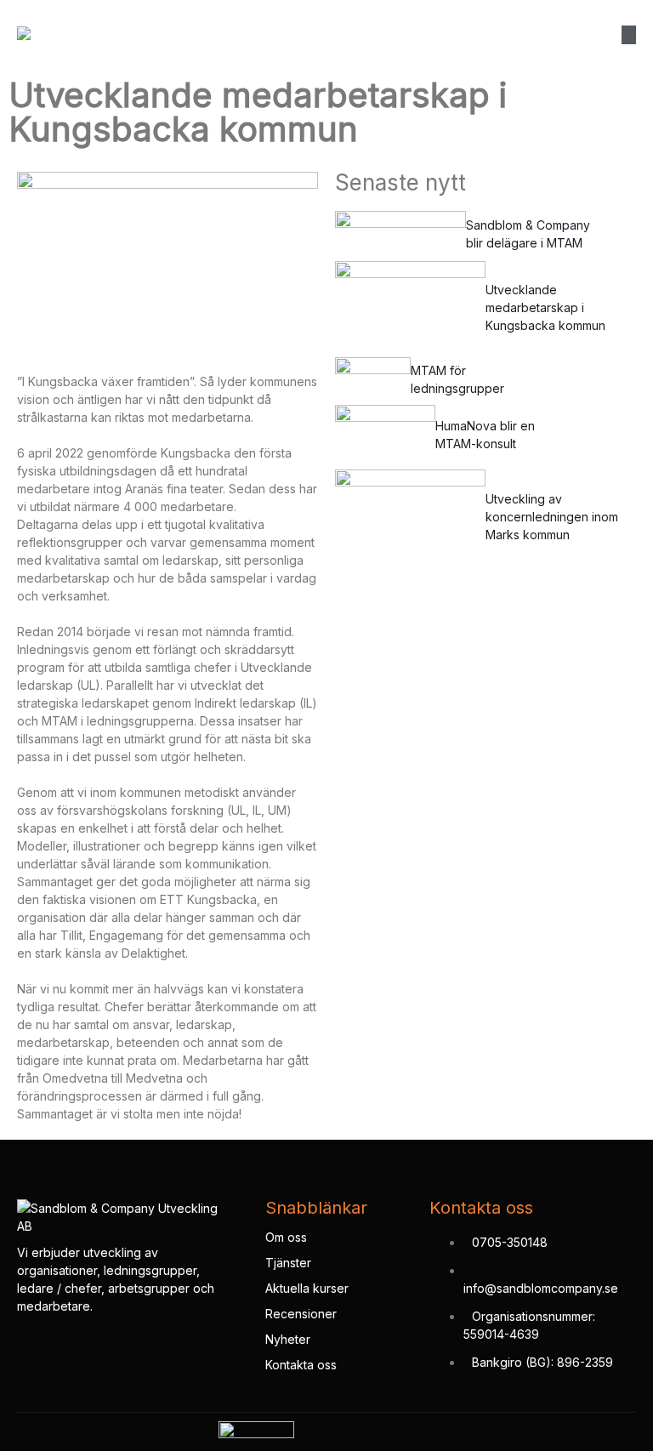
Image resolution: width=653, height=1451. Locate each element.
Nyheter (287, 1339)
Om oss (286, 1237)
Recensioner (301, 1313)
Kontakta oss (301, 1364)
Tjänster (288, 1262)
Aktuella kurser (307, 1288)
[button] (629, 35)
